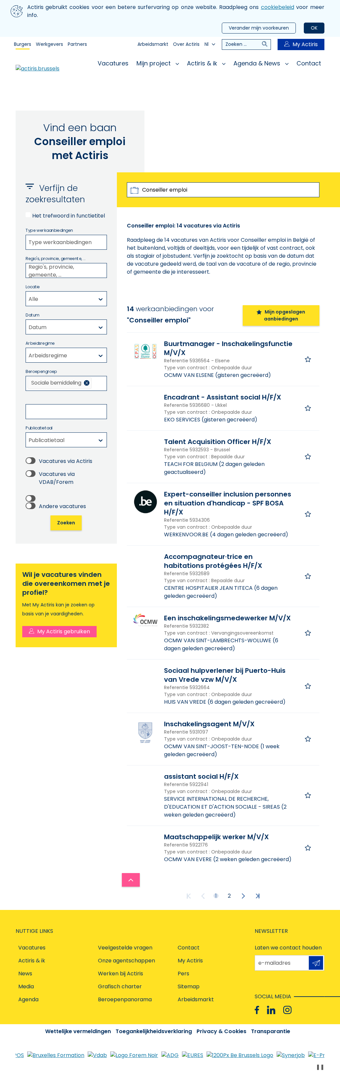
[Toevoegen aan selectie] (308, 359)
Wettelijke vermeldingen (78, 1031)
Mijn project (154, 63)
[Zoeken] (266, 44)
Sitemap (189, 986)
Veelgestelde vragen (125, 947)
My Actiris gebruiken (63, 631)
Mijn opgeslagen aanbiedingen (284, 315)
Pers (183, 973)
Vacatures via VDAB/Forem (57, 478)
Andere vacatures (62, 506)
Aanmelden (316, 963)
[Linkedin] (271, 1010)
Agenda (28, 999)
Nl (207, 44)
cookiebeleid (277, 7)
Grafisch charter (120, 986)
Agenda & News (257, 63)
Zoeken (66, 522)
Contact (309, 63)
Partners (77, 44)
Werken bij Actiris (120, 973)
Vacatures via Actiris (65, 461)
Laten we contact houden (288, 947)
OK (314, 28)
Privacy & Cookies (221, 1031)
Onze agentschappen (126, 960)
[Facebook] (257, 1010)
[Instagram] (287, 1010)
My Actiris (305, 44)
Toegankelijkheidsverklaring (154, 1031)
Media (26, 986)
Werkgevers (49, 44)
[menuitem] (60, 383)
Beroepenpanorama (125, 999)
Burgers (22, 44)
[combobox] (66, 242)
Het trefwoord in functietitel (68, 216)
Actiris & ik (203, 63)
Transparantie (270, 1031)
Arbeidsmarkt (152, 44)
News (25, 973)
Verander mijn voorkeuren (259, 28)
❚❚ (320, 1067)
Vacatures (113, 63)
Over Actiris (186, 44)
